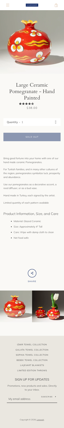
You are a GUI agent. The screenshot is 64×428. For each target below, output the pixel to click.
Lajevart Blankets (32, 365)
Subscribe (47, 397)
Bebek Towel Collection (32, 360)
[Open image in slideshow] (32, 42)
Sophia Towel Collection (32, 355)
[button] (26, 103)
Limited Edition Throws (32, 370)
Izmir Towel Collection (32, 344)
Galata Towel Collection (32, 350)
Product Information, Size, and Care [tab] (31, 214)
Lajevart (40, 420)
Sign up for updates (32, 379)
